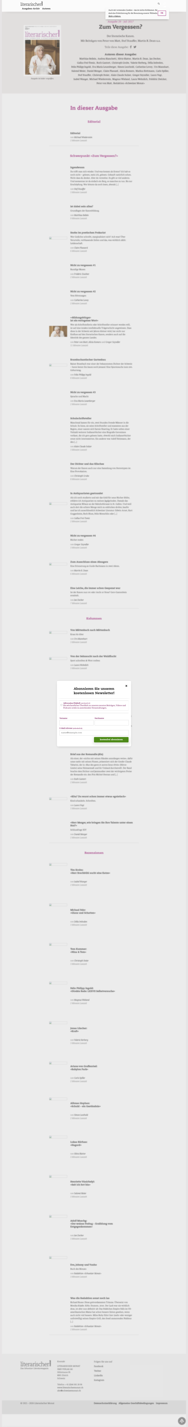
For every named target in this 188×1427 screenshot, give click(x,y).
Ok (162, 13)
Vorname (63, 718)
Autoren (46, 9)
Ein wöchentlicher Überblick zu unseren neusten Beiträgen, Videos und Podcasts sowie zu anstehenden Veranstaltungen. (94, 705)
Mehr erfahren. (114, 16)
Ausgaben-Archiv (31, 9)
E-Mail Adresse (70, 728)
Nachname (99, 718)
